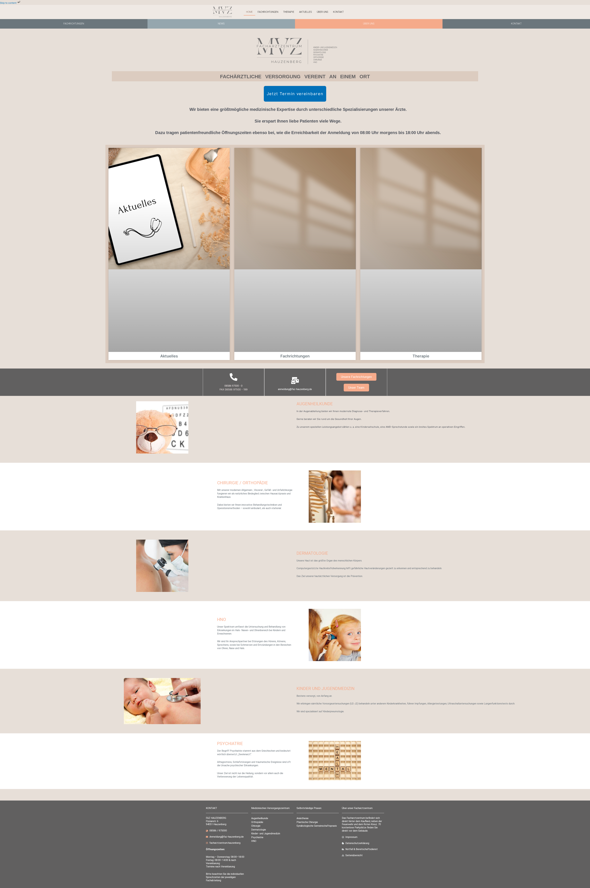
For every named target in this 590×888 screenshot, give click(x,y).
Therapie (288, 11)
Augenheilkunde (259, 818)
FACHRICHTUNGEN (73, 23)
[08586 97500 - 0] (233, 377)
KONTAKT (516, 23)
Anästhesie (303, 818)
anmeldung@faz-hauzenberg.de (295, 389)
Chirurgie (255, 825)
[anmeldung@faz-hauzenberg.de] (295, 380)
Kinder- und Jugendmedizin (265, 833)
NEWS (221, 23)
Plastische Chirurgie (307, 822)
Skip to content (8, 2)
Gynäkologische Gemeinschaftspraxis (317, 825)
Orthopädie (257, 822)
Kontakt (338, 11)
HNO (253, 841)
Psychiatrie (257, 837)
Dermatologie (258, 829)
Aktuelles (305, 11)
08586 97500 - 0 (233, 385)
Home (249, 11)
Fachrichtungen (268, 11)
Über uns (322, 11)
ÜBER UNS (368, 23)
